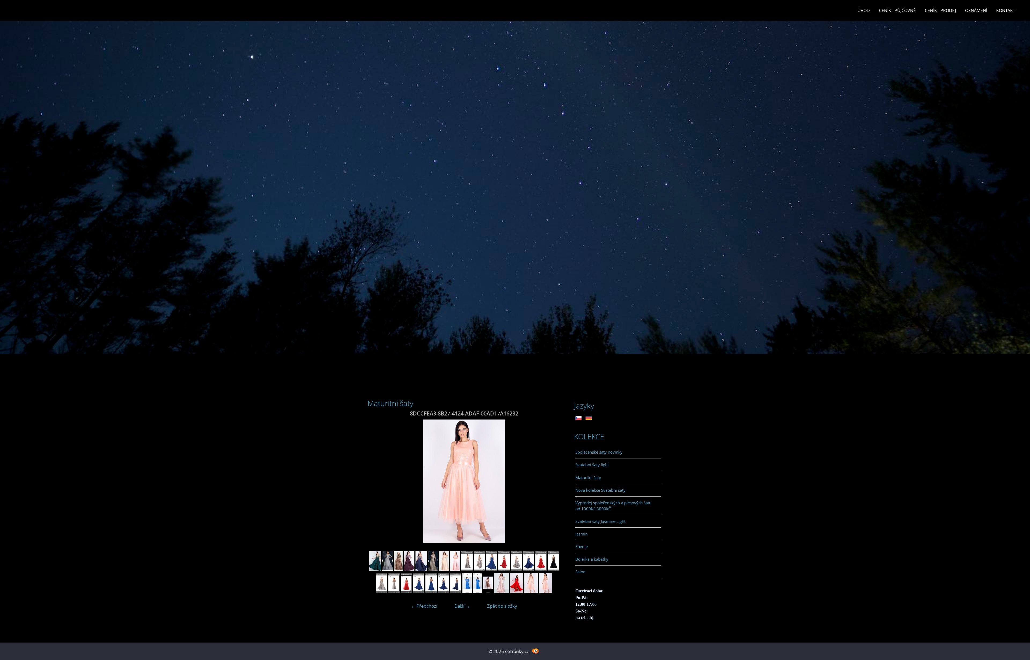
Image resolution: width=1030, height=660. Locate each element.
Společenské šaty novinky (599, 452)
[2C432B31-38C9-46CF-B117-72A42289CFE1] (455, 569)
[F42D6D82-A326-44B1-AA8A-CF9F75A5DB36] (545, 591)
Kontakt (1005, 10)
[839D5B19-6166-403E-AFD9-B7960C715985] (455, 591)
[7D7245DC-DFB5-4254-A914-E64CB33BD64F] (375, 569)
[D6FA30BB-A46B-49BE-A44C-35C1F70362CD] (467, 591)
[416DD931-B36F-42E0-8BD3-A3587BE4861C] (553, 569)
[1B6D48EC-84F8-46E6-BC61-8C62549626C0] (479, 569)
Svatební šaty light (592, 464)
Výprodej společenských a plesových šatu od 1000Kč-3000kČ (613, 505)
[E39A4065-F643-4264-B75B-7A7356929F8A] (488, 591)
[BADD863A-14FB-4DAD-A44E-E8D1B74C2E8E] (421, 569)
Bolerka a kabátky (591, 559)
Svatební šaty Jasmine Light (600, 521)
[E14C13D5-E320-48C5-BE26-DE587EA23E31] (398, 569)
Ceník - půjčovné (897, 10)
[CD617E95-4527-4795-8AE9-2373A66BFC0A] (477, 591)
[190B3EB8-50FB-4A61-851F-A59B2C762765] (504, 569)
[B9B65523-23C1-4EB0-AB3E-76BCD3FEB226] (516, 591)
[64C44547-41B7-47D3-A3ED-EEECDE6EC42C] (409, 569)
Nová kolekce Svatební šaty (600, 490)
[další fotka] (552, 481)
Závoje (581, 546)
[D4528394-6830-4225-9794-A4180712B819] (501, 591)
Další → (462, 606)
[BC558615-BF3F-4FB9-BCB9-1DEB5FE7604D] (418, 591)
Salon (580, 571)
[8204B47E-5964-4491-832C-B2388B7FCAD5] (541, 569)
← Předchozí (424, 606)
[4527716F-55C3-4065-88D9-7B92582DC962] (381, 591)
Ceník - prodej (940, 10)
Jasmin (581, 534)
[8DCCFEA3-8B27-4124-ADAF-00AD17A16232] (531, 591)
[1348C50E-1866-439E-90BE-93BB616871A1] (491, 569)
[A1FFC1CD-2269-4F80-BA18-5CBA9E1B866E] (433, 569)
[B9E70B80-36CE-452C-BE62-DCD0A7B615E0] (467, 569)
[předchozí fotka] (376, 481)
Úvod (864, 10)
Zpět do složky (502, 606)
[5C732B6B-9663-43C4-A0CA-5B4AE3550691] (387, 569)
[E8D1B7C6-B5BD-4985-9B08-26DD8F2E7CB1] (528, 569)
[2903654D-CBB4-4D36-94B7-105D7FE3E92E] (406, 591)
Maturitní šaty (588, 477)
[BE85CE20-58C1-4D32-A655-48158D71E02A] (516, 569)
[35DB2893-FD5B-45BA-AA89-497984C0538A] (443, 591)
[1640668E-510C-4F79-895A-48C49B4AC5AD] (444, 569)
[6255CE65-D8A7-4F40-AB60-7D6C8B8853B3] (431, 591)
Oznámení (976, 10)
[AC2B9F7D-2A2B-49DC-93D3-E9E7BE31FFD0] (394, 591)
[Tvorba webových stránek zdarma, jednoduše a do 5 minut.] (535, 651)
